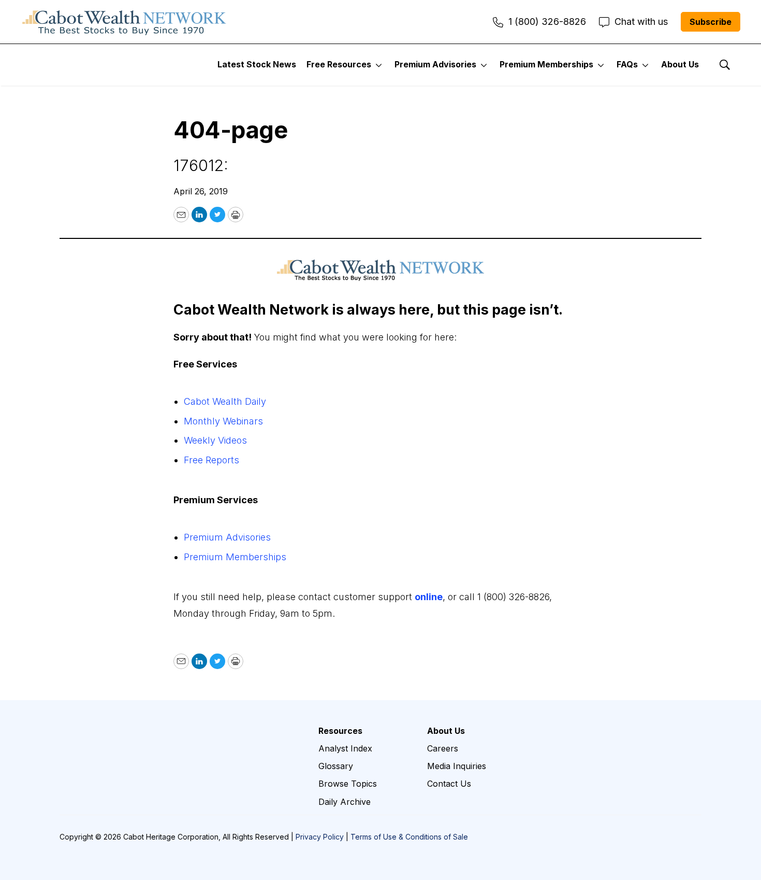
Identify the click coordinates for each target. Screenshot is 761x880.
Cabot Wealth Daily (225, 401)
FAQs (627, 64)
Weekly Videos (215, 440)
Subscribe (710, 22)
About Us (680, 64)
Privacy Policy (320, 836)
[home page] (124, 21)
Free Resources (338, 64)
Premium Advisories (435, 64)
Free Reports (211, 460)
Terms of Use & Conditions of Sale (409, 836)
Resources (340, 731)
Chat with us (641, 21)
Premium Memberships (546, 64)
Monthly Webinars (223, 421)
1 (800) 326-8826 (547, 21)
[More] (379, 65)
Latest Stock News (256, 64)
